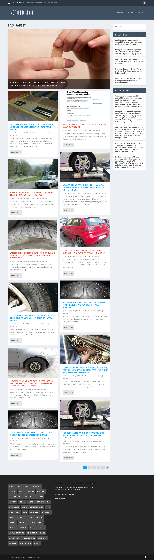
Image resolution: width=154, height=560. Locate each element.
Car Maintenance (35, 133)
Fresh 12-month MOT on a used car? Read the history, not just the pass (31, 193)
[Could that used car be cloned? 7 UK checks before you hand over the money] (85, 232)
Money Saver (14, 512)
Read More (15, 152)
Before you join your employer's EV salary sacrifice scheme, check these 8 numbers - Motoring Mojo (129, 129)
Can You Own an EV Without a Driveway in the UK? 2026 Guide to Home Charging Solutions (129, 134)
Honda (22, 502)
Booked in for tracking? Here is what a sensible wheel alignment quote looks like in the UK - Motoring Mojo (128, 160)
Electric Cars (15, 497)
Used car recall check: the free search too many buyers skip (85, 125)
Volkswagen (25, 543)
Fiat (25, 497)
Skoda (11, 528)
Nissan (19, 517)
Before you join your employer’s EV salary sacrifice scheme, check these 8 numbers (129, 61)
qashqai (12, 522)
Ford (41, 497)
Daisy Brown (21, 85)
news (11, 517)
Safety (32, 522)
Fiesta (33, 497)
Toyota (41, 528)
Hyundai (40, 502)
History (12, 502)
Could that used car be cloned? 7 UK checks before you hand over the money (84, 251)
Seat (40, 522)
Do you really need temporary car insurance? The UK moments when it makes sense (129, 104)
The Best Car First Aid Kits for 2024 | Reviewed (39, 82)
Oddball (141, 13)
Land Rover (14, 507)
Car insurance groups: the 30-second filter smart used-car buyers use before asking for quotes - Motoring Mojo (129, 99)
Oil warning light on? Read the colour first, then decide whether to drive (31, 433)
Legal (24, 507)
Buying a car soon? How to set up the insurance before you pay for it (129, 120)
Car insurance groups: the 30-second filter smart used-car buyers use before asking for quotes (129, 42)
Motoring (34, 512)
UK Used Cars (29, 538)
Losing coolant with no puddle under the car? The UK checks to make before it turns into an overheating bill (85, 370)
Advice (12, 486)
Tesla (32, 528)
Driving (120, 13)
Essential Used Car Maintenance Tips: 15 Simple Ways (41, 3)
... (98, 468)
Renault (22, 522)
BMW (27, 486)
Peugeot (39, 517)
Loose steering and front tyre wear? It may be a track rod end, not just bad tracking (83, 435)
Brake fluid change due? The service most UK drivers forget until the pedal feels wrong (31, 127)
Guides (130, 13)
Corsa (21, 491)
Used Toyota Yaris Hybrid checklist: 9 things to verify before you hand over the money (129, 80)
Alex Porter (15, 133)
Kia (48, 502)
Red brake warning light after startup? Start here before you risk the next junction (84, 305)
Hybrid (30, 502)
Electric (40, 491)
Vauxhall (13, 543)
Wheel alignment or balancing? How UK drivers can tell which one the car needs (129, 165)
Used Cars (42, 538)
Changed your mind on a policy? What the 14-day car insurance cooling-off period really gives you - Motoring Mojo (129, 115)
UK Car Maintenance (36, 533)
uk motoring (15, 538)
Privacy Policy (60, 499)
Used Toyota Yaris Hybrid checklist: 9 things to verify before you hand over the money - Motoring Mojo (129, 145)
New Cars (46, 512)
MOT (25, 512)
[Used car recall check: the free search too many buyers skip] (85, 106)
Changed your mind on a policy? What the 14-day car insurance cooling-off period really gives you (128, 52)
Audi (19, 486)
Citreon (12, 491)
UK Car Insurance (16, 533)
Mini (48, 507)
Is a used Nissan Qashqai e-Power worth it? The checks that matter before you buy (128, 71)
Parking (29, 517)
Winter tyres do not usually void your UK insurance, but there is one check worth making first (32, 255)
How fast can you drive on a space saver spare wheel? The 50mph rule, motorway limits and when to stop (31, 383)
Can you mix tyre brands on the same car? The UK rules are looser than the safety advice (32, 318)
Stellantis (22, 528)
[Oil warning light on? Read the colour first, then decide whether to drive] (33, 419)
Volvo (36, 543)
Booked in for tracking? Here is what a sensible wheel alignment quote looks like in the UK (83, 187)
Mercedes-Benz (36, 507)
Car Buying (36, 486)
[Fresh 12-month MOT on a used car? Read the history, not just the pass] (33, 174)
